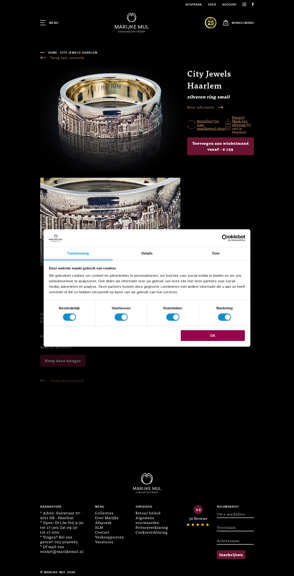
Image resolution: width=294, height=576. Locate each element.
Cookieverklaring (152, 532)
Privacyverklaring (152, 527)
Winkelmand (243, 23)
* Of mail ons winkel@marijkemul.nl (62, 548)
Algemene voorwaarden (147, 520)
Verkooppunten (109, 537)
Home (52, 52)
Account (229, 4)
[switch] (121, 317)
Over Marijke (107, 518)
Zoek (212, 4)
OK (212, 336)
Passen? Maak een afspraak (240, 120)
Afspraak (193, 4)
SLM (99, 527)
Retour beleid (148, 513)
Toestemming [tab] (78, 253)
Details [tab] (147, 253)
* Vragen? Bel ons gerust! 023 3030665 (59, 539)
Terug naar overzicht (67, 57)
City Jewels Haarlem (78, 52)
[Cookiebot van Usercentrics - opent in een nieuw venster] (225, 238)
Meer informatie (200, 107)
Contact (102, 532)
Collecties (104, 513)
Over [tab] (216, 253)
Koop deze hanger (63, 360)
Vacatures (104, 542)
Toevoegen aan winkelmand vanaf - (220, 146)
